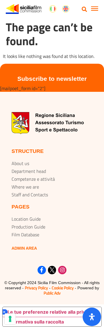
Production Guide (28, 226)
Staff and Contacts (30, 194)
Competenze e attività (33, 179)
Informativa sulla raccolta (35, 322)
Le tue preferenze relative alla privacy (50, 312)
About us (20, 163)
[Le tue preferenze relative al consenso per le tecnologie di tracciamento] (10, 318)
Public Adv (52, 293)
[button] (84, 9)
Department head (29, 171)
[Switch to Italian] (52, 9)
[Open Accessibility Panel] (92, 317)
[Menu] (94, 9)
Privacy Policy (36, 288)
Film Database (25, 234)
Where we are (25, 186)
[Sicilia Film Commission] (23, 9)
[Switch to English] (65, 9)
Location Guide (26, 218)
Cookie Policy (63, 288)
